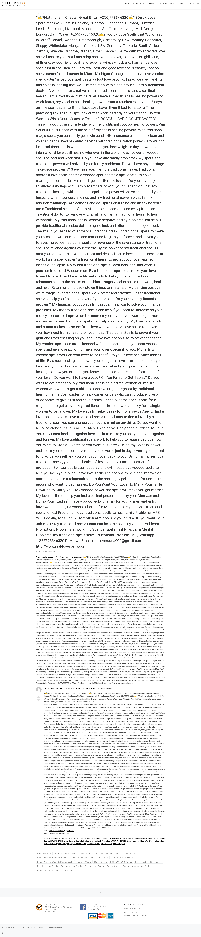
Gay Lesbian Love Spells (152, 838)
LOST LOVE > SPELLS (56, 841)
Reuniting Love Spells (153, 841)
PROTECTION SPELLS (119, 841)
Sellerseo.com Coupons (135, 915)
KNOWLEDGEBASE (131, 912)
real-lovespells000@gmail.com (61, 831)
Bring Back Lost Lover (72, 838)
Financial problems (115, 838)
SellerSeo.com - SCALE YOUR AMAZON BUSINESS (27, 927)
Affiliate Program (97, 906)
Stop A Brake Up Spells (78, 844)
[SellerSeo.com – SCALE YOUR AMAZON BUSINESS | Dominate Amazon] (13, 4)
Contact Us (93, 909)
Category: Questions (74, 557)
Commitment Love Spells (100, 838)
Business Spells (85, 838)
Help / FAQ (93, 908)
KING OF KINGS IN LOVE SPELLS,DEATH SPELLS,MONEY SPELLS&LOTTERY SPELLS (71, 688)
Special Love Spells (62, 844)
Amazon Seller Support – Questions (50, 557)
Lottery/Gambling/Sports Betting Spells (77, 841)
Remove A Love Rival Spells (136, 841)
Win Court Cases (106, 844)
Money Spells (106, 841)
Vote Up (38, 696)
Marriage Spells (96, 841)
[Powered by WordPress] (2, 933)
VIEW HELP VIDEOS (132, 909)
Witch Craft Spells (119, 844)
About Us (92, 904)
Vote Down (38, 701)
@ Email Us (50, 911)
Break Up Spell (59, 838)
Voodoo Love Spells (93, 844)
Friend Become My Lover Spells (133, 838)
